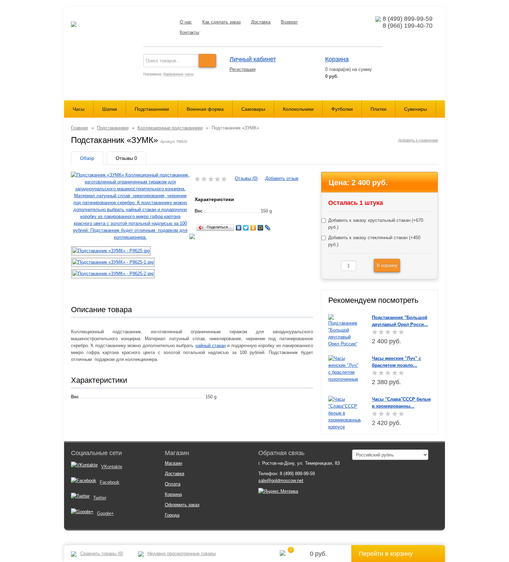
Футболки (342, 109)
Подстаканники (152, 109)
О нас (186, 22)
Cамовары (253, 109)
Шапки (109, 109)
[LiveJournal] (267, 227)
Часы (78, 109)
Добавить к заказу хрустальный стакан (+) (375, 224)
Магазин (173, 463)
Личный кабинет (253, 59)
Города (172, 515)
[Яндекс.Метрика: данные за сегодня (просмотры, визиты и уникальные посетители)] (278, 491)
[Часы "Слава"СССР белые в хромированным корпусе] (344, 412)
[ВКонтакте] (238, 227)
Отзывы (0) (246, 178)
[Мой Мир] (260, 227)
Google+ (105, 513)
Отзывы (126, 158)
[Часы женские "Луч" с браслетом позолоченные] (344, 368)
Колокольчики (298, 109)
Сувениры (415, 109)
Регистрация (243, 69)
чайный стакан (210, 345)
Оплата (172, 484)
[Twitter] (246, 227)
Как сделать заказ (221, 22)
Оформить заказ (182, 504)
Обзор (87, 158)
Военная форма (205, 109)
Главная (79, 127)
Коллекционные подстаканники (170, 127)
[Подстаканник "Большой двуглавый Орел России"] (344, 330)
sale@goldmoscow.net (280, 480)
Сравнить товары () (101, 553)
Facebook (109, 482)
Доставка (260, 22)
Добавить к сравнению (418, 140)
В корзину (387, 265)
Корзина (337, 59)
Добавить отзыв (281, 178)
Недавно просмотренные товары (182, 553)
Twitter (99, 497)
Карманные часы (178, 74)
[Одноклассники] (253, 227)
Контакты (189, 32)
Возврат (289, 22)
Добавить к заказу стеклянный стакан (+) (374, 241)
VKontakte (111, 466)
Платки (378, 109)
